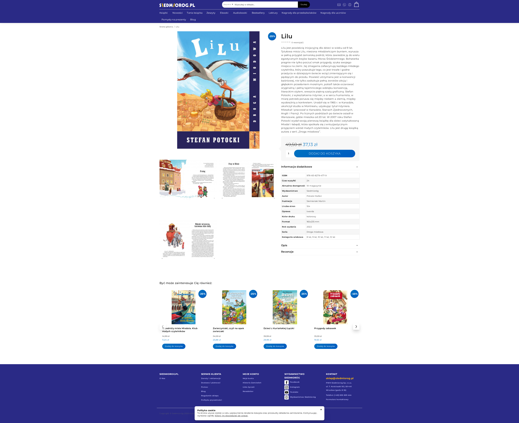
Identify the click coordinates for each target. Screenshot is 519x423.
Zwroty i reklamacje (211, 378)
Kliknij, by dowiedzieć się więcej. (231, 415)
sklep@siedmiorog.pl (340, 378)
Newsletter (248, 391)
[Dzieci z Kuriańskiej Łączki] (285, 306)
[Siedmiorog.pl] (177, 5)
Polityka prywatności (211, 400)
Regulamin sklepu (210, 396)
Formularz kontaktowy (337, 399)
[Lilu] (188, 180)
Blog (203, 391)
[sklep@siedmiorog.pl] (339, 5)
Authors (193, 413)
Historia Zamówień (252, 383)
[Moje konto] (350, 5)
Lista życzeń (249, 387)
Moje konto (248, 378)
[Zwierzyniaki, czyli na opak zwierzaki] (234, 306)
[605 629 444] (344, 5)
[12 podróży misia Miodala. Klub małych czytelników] (183, 306)
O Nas (162, 378)
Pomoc (204, 387)
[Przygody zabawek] (336, 306)
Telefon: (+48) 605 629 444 (339, 395)
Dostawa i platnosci (210, 383)
